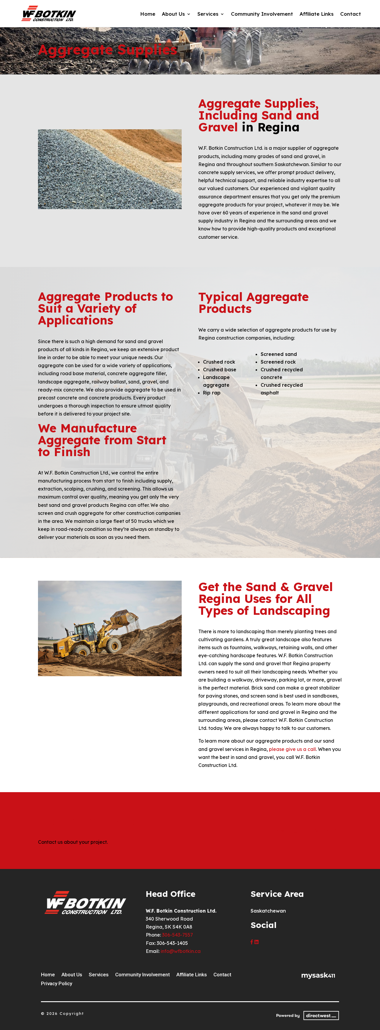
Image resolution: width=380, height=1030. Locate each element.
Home (147, 14)
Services (207, 14)
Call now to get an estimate (299, 830)
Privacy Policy (56, 983)
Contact (350, 14)
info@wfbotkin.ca (181, 951)
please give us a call (292, 749)
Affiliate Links (317, 14)
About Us (173, 14)
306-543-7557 (177, 935)
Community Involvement (262, 14)
